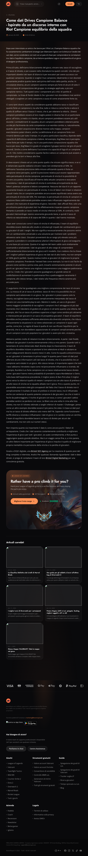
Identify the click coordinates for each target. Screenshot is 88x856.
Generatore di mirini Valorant (42, 780)
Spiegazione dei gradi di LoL (70, 764)
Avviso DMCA (39, 818)
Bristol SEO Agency (40, 451)
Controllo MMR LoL (41, 775)
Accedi (70, 4)
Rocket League (13, 794)
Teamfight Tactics (15, 771)
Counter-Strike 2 (14, 779)
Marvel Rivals (13, 790)
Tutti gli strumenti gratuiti (44, 785)
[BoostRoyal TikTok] (77, 851)
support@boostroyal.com (28, 845)
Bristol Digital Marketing (57, 458)
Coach (10, 814)
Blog (62, 788)
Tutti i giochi (13, 798)
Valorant (11, 767)
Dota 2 (10, 783)
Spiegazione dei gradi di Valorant (70, 771)
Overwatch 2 (13, 786)
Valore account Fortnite (43, 767)
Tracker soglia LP (67, 776)
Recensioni (12, 818)
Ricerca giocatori (67, 780)
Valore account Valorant (44, 763)
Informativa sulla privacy (44, 814)
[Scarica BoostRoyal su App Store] (14, 723)
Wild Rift (11, 775)
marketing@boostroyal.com (34, 718)
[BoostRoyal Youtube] (81, 851)
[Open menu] (79, 4)
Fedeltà (11, 811)
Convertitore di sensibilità (44, 771)
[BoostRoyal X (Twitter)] (73, 851)
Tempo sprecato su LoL (69, 784)
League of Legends (15, 763)
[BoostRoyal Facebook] (65, 851)
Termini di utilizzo (41, 811)
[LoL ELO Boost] (8, 4)
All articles (11, 15)
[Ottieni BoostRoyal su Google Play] (30, 723)
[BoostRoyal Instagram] (69, 851)
